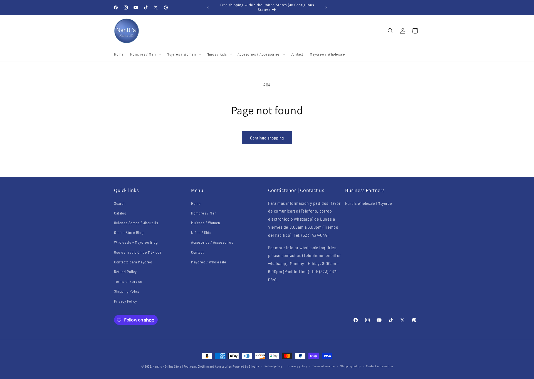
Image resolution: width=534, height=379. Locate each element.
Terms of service (323, 366)
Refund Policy (125, 271)
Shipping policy (350, 366)
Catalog (120, 213)
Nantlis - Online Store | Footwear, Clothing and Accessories (192, 366)
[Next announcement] (326, 7)
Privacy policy (297, 366)
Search (120, 203)
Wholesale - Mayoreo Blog (136, 242)
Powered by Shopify (246, 366)
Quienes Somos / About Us (136, 222)
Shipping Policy (127, 291)
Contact (197, 252)
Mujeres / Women (205, 222)
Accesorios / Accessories (212, 242)
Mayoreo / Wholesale (208, 262)
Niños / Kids (201, 232)
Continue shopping (267, 137)
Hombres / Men (204, 213)
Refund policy (273, 366)
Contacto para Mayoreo (133, 262)
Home (196, 203)
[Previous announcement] (208, 7)
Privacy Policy (125, 301)
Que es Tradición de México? (137, 252)
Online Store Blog (129, 232)
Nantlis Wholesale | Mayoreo (368, 203)
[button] (145, 54)
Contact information (379, 366)
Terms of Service (128, 281)
